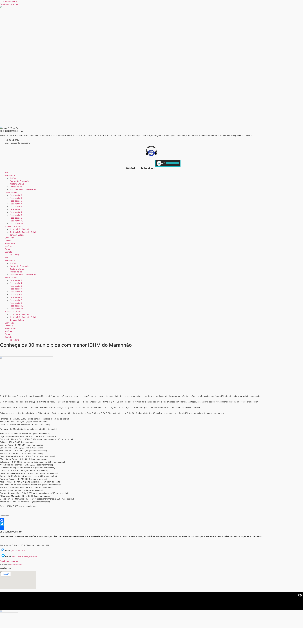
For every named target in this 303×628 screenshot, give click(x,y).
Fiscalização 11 (16, 223)
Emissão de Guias (13, 226)
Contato (8, 252)
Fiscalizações (11, 192)
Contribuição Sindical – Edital (22, 232)
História (12, 178)
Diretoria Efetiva (16, 184)
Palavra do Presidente (19, 181)
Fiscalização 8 (15, 215)
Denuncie (9, 240)
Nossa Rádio (10, 243)
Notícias (8, 246)
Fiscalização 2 (15, 198)
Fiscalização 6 (15, 209)
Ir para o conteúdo (8, 1)
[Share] (151, 528)
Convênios (9, 238)
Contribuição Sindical (19, 229)
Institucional (10, 175)
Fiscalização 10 (16, 220)
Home (7, 172)
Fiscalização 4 (15, 203)
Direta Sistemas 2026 (16, 564)
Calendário (14, 255)
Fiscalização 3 (15, 201)
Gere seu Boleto (16, 235)
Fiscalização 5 (15, 206)
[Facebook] (151, 520)
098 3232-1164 (18, 551)
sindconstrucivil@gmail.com (24, 556)
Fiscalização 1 (15, 195)
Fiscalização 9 (15, 218)
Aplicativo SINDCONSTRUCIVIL (23, 189)
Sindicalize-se (15, 186)
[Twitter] (151, 524)
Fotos (7, 249)
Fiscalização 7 (15, 212)
